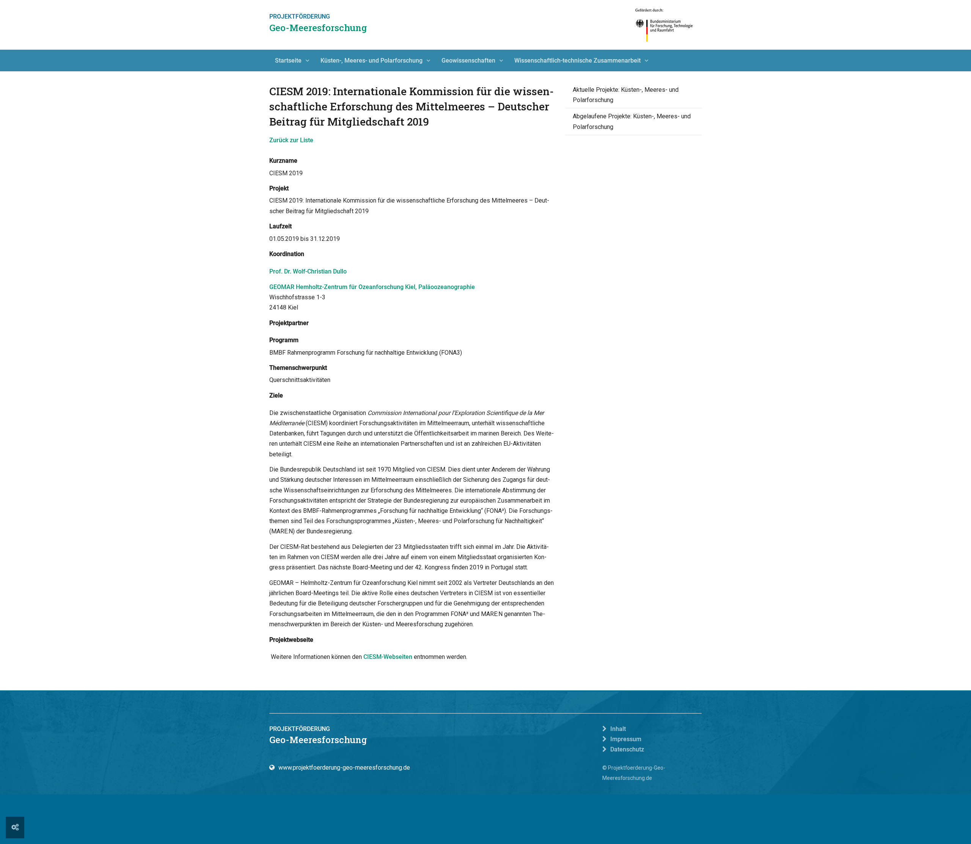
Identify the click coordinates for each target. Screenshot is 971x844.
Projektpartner (289, 323)
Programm (284, 340)
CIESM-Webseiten (387, 656)
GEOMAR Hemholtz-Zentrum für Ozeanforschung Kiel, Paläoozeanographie (372, 287)
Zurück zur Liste (291, 140)
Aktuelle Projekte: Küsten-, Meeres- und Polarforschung (626, 95)
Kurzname (283, 160)
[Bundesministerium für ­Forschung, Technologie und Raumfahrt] (664, 25)
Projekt (279, 188)
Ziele (276, 395)
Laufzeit (280, 226)
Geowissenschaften (468, 60)
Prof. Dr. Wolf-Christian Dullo (308, 271)
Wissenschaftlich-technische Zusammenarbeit (577, 60)
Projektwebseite (291, 639)
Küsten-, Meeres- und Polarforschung (372, 60)
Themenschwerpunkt (298, 367)
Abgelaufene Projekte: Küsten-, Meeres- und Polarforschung (632, 121)
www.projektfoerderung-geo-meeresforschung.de (344, 767)
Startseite (288, 60)
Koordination (286, 254)
